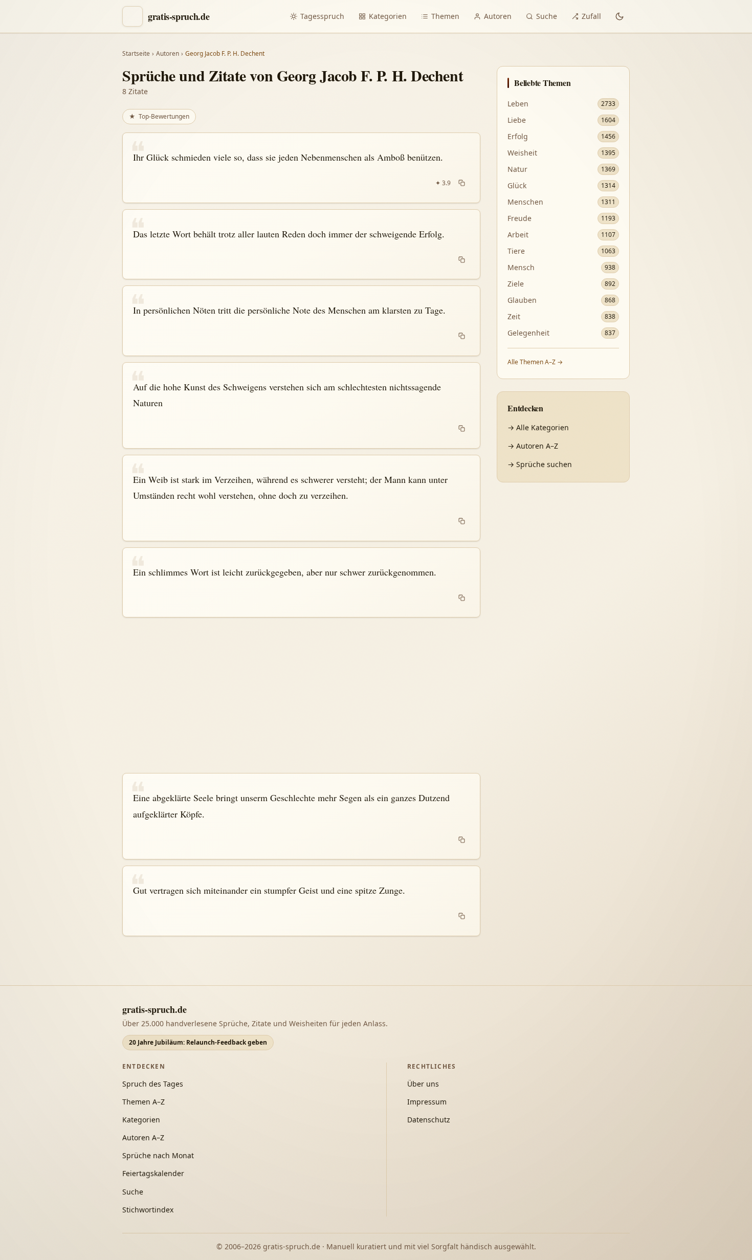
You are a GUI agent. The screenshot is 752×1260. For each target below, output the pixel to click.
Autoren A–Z (143, 1137)
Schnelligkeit (632, 1088)
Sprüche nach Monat (158, 1155)
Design (581, 1088)
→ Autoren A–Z (532, 446)
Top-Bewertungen (159, 116)
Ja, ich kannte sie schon (609, 1024)
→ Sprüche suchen (539, 464)
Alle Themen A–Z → (535, 362)
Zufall (591, 16)
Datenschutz (428, 1119)
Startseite (136, 54)
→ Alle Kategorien (538, 427)
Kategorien (388, 16)
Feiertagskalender (153, 1173)
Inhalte (684, 1088)
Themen (445, 16)
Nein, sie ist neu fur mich (612, 1047)
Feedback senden (601, 1233)
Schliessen (669, 1233)
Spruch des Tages (152, 1084)
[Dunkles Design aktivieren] (619, 16)
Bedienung (588, 1110)
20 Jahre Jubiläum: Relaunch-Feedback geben (198, 1042)
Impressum (427, 1102)
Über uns (423, 1084)
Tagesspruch (322, 16)
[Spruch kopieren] (462, 183)
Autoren (498, 16)
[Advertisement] (301, 695)
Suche (546, 16)
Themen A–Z (143, 1102)
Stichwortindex (147, 1209)
